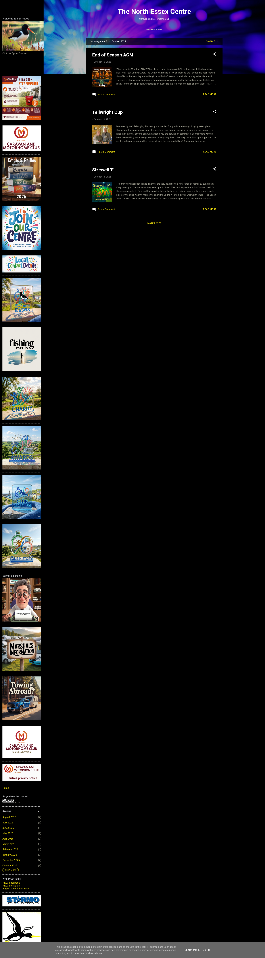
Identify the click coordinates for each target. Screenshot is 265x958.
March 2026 (8, 844)
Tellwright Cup (107, 112)
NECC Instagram (11, 885)
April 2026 (7, 838)
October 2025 (9, 865)
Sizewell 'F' (103, 169)
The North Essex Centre (154, 11)
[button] (214, 54)
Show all (212, 41)
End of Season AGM (112, 55)
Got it (206, 950)
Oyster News (154, 29)
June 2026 (8, 828)
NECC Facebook (11, 882)
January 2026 (9, 854)
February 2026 (10, 849)
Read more (209, 94)
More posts (154, 223)
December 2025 (11, 860)
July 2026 (7, 822)
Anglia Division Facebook (16, 888)
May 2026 (7, 833)
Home (5, 787)
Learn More (192, 950)
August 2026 (9, 817)
